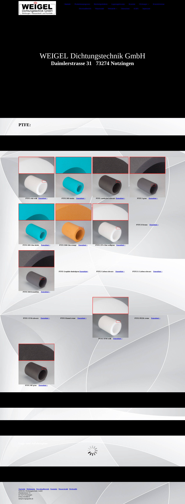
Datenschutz (125, 9)
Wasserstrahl (99, 9)
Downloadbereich (85, 9)
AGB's (136, 9)
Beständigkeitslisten (100, 4)
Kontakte (132, 4)
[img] (37, 7)
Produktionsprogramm (82, 4)
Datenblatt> (84, 271)
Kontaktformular (158, 4)
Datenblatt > (43, 198)
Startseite (67, 4)
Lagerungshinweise (118, 4)
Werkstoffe (111, 9)
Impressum (146, 9)
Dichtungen (143, 4)
